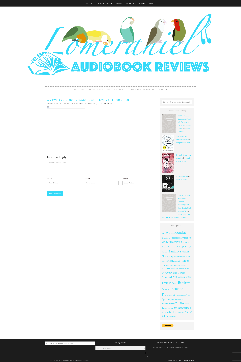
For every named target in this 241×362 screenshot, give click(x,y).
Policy (119, 3)
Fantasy (174, 251)
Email (88, 178)
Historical (167, 260)
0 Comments (105, 104)
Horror (184, 260)
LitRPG (183, 265)
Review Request (105, 3)
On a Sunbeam (182, 176)
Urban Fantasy (169, 312)
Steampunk (179, 299)
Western (181, 312)
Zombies (172, 316)
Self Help (187, 295)
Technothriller (168, 304)
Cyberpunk (184, 242)
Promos (166, 283)
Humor (165, 265)
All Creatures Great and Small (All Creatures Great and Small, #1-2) (184, 122)
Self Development (178, 295)
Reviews (90, 3)
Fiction (184, 251)
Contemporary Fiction (180, 237)
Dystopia (171, 247)
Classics (165, 238)
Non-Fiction (179, 272)
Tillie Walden (181, 179)
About (152, 3)
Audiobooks (176, 232)
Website (126, 178)
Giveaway (167, 256)
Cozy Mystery (170, 242)
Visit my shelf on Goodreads (174, 217)
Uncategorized (182, 307)
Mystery (167, 272)
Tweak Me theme (174, 360)
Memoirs (166, 268)
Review (184, 282)
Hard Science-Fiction (182, 256)
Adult (163, 233)
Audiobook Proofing (135, 3)
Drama (164, 247)
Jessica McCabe (184, 214)
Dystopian (181, 246)
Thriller (179, 303)
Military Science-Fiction (179, 268)
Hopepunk (176, 261)
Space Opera (168, 299)
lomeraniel (86, 104)
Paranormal (167, 277)
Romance (166, 289)
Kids (171, 265)
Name (50, 178)
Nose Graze (189, 360)
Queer (174, 283)
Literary (177, 265)
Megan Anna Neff (183, 142)
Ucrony (171, 308)
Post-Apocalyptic (181, 277)
